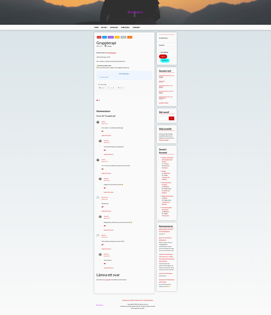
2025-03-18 (104, 199)
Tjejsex (104, 37)
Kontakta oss (126, 300)
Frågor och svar (139, 300)
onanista (161, 273)
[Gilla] (97, 100)
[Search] (171, 118)
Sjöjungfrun (169, 273)
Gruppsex (123, 37)
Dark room (166, 215)
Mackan (104, 235)
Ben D (160, 237)
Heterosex (110, 37)
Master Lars (105, 197)
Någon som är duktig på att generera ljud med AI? (167, 159)
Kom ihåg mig (164, 52)
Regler (132, 300)
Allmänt (165, 167)
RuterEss (109, 46)
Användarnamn (163, 38)
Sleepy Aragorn (163, 229)
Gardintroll (162, 279)
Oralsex (117, 37)
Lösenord (161, 45)
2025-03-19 (107, 218)
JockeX (161, 254)
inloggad (107, 279)
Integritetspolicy (148, 300)
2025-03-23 (107, 256)
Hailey (103, 121)
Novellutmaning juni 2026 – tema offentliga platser (166, 97)
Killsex (99, 37)
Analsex (130, 37)
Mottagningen (112, 53)
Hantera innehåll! (164, 140)
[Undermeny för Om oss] (107, 27)
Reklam (164, 171)
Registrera (165, 60)
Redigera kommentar (167, 196)
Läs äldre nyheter (163, 103)
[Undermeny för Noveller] (118, 27)
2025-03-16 (104, 123)
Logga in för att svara (106, 135)
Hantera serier (162, 81)
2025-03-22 (104, 237)
